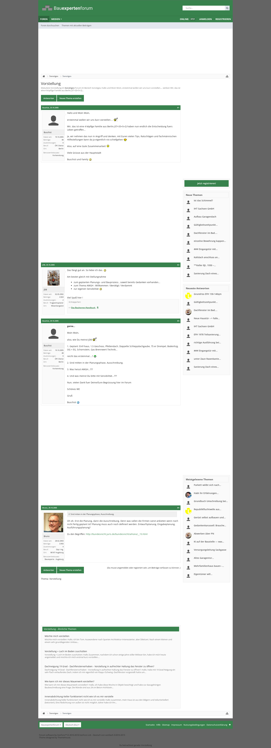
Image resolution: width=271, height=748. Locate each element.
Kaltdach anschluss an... (207, 257)
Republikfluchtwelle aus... (207, 509)
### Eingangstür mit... (206, 249)
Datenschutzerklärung (217, 724)
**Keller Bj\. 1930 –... (205, 265)
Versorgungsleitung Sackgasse (210, 549)
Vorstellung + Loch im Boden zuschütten (66, 651)
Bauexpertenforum (50, 724)
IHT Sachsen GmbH (204, 208)
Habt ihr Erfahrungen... (206, 493)
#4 (178, 508)
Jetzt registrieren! (206, 183)
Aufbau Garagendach (205, 216)
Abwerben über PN (204, 533)
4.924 (61, 297)
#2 (178, 265)
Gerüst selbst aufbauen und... (210, 517)
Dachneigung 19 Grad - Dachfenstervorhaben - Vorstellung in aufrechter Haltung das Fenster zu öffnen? (99, 666)
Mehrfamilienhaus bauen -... (209, 565)
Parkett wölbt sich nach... (207, 484)
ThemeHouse (64, 737)
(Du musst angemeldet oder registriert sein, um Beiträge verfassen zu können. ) (144, 567)
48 (63, 140)
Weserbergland (57, 306)
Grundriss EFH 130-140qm (207, 293)
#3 (178, 321)
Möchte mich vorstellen (57, 636)
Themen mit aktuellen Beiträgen (76, 25)
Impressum (176, 724)
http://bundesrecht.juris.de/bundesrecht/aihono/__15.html (117, 534)
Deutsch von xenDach (109, 735)
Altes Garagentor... (204, 557)
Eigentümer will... (203, 574)
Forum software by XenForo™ (65, 735)
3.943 (61, 543)
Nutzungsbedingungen (194, 724)
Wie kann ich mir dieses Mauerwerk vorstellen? (69, 681)
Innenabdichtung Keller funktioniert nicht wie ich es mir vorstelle (79, 696)
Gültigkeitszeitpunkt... (206, 224)
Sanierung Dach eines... (206, 273)
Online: (187, 19)
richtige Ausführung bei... (207, 342)
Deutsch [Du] (72, 724)
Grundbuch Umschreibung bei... (211, 501)
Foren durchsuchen (50, 25)
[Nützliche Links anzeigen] (227, 76)
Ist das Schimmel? (203, 200)
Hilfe (158, 724)
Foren (44, 19)
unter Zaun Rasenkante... (207, 358)
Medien (55, 19)
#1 (178, 108)
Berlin (61, 148)
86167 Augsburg (57, 552)
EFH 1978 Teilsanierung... (207, 334)
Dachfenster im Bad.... (205, 232)
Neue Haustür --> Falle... (207, 318)
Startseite (150, 724)
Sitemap (166, 724)
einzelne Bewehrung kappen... (210, 240)
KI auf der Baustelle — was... (209, 541)
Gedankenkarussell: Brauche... (210, 525)
